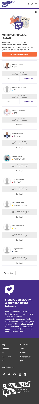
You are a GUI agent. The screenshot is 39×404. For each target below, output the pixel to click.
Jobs (22, 349)
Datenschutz (25, 357)
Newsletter (24, 345)
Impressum (6, 357)
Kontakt (23, 353)
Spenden (5, 349)
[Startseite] (8, 4)
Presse (4, 353)
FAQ (21, 361)
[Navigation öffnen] (36, 4)
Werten (15, 332)
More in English (8, 367)
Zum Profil (10, 78)
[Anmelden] (32, 4)
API (3, 361)
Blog (3, 345)
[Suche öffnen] (28, 4)
